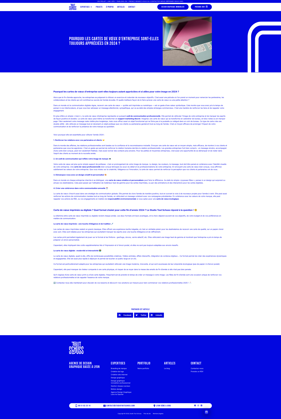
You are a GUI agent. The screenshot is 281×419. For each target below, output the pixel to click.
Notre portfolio (143, 368)
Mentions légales (158, 413)
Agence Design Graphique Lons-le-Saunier (121, 393)
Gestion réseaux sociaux (120, 386)
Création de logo (117, 371)
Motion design (116, 389)
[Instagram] (198, 405)
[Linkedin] (201, 405)
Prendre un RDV (197, 371)
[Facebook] (195, 405)
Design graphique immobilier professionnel (120, 382)
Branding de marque (119, 368)
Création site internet (119, 375)
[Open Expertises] (91, 7)
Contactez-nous (197, 368)
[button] (125, 315)
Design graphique (118, 378)
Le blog (167, 368)
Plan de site (147, 413)
